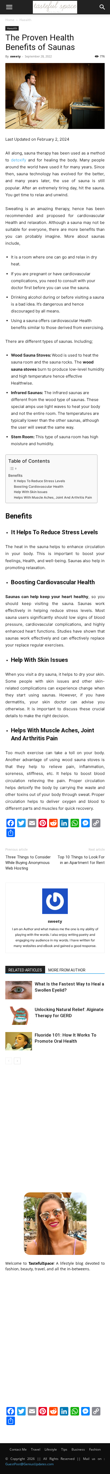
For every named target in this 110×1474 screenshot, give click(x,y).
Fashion (95, 1449)
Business (78, 1449)
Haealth (25, 20)
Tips (64, 1449)
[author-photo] (55, 914)
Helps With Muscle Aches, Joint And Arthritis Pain (53, 497)
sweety (15, 56)
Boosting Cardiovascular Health (38, 486)
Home (9, 20)
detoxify (18, 159)
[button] (9, 7)
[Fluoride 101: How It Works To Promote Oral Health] (18, 1041)
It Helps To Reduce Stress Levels (39, 481)
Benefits (15, 475)
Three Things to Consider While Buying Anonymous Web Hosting (28, 863)
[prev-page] (8, 1061)
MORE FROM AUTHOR (66, 970)
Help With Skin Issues (31, 492)
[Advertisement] (55, 1127)
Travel (35, 1449)
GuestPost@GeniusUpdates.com (29, 1464)
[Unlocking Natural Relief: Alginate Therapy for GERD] (18, 1016)
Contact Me (18, 1449)
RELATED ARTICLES (25, 970)
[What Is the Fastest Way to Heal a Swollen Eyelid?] (18, 990)
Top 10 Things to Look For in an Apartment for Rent (81, 860)
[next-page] (17, 1061)
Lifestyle (51, 1449)
